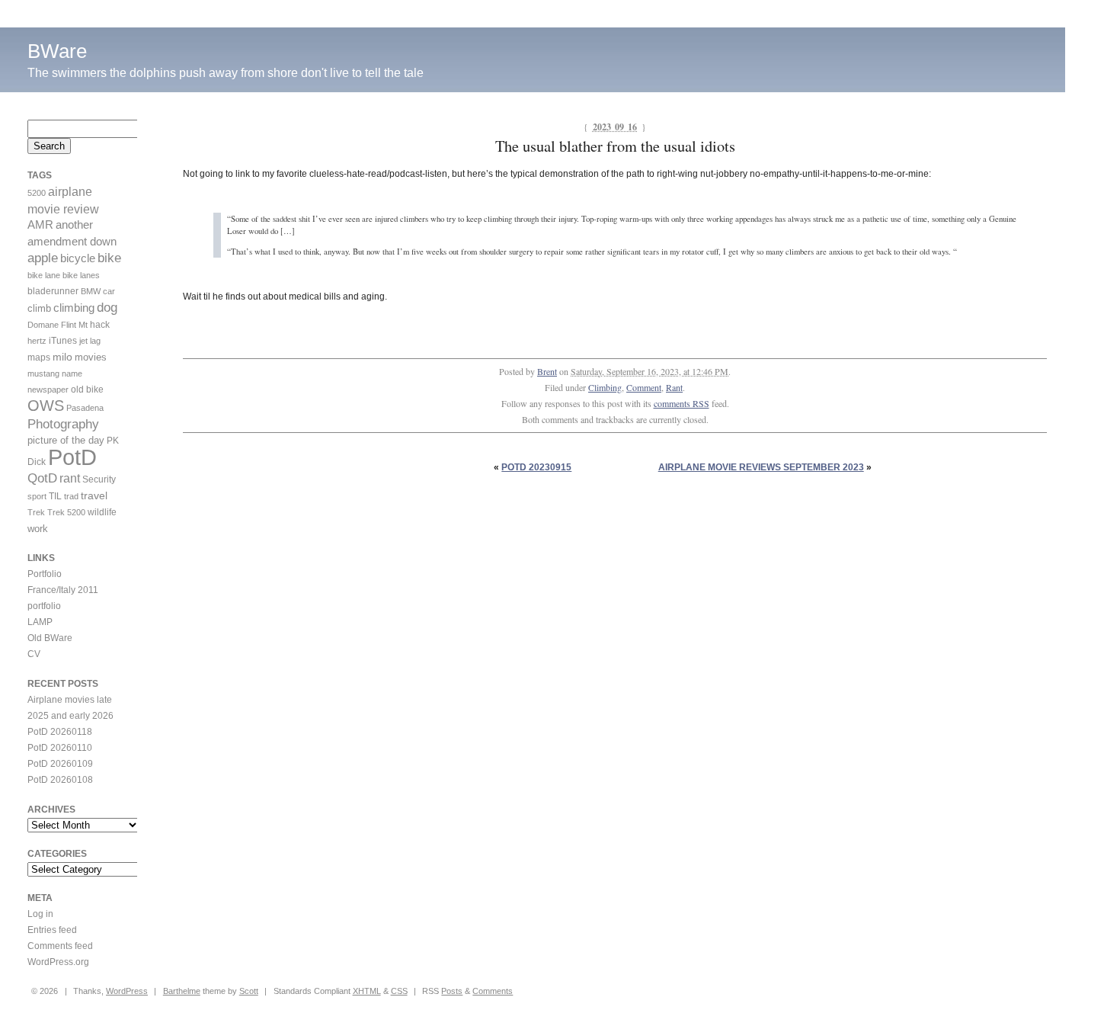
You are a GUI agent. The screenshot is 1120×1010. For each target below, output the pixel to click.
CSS (399, 991)
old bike (87, 389)
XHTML (367, 991)
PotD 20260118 (59, 731)
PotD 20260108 (60, 779)
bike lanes (81, 275)
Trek (36, 512)
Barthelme (181, 991)
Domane (43, 324)
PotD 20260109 (60, 763)
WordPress (127, 991)
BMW (91, 291)
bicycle (77, 258)
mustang (43, 373)
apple (42, 258)
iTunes (63, 340)
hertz (36, 340)
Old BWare (49, 638)
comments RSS (681, 403)
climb (39, 308)
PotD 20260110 (59, 747)
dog (107, 307)
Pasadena (85, 407)
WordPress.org (58, 962)
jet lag (90, 340)
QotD (42, 478)
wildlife (102, 512)
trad (71, 496)
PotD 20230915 (536, 467)
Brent (547, 371)
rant (69, 478)
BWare (57, 51)
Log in (40, 914)
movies (91, 357)
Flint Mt (74, 324)
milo (62, 357)
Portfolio (44, 574)
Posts (451, 991)
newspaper (48, 389)
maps (38, 357)
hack (100, 324)
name (72, 373)
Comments (492, 991)
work (37, 528)
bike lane (43, 275)
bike (109, 258)
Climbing (605, 387)
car (109, 291)
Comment (643, 387)
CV (33, 654)
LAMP (40, 622)
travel (94, 495)
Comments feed (60, 946)
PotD (72, 457)
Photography (63, 424)
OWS (45, 405)
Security (99, 479)
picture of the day (65, 440)
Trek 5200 (66, 512)
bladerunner (52, 291)
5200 (36, 192)
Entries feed (52, 930)
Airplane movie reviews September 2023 (761, 467)
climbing (73, 308)
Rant (674, 387)
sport (36, 496)
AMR (40, 225)
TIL (55, 496)
